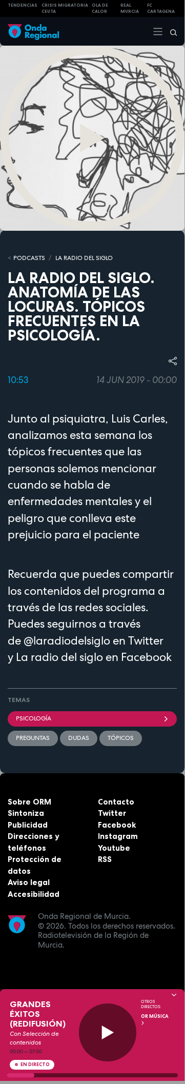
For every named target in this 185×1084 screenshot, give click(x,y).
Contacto (116, 802)
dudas (78, 738)
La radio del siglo (59, 657)
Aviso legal (29, 882)
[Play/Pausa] (108, 1032)
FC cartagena (161, 8)
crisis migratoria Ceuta (65, 8)
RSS (105, 859)
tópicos (121, 738)
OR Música (155, 1016)
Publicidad (28, 825)
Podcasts (29, 258)
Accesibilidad (33, 894)
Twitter (112, 813)
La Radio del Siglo (84, 258)
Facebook (117, 825)
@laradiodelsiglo (67, 640)
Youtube (114, 848)
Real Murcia (129, 8)
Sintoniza (26, 813)
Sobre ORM (29, 802)
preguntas (33, 738)
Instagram (118, 836)
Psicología (33, 718)
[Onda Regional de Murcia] (33, 31)
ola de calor (100, 8)
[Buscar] (170, 31)
